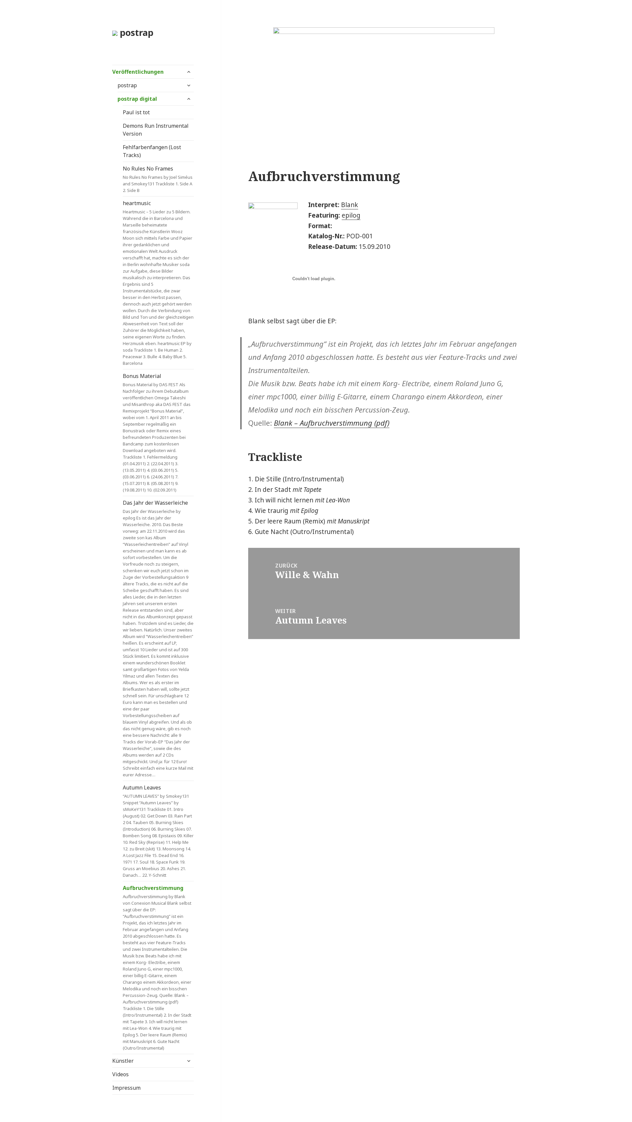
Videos (120, 1074)
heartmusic (158, 283)
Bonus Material (157, 432)
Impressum (126, 1087)
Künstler (123, 1060)
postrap (135, 32)
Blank (349, 204)
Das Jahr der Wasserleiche (158, 638)
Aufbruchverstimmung (157, 967)
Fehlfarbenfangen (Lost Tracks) (152, 151)
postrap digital (137, 98)
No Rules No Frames (158, 179)
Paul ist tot (136, 112)
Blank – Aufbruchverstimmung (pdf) (331, 423)
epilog (351, 215)
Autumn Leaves (158, 831)
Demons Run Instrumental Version (156, 129)
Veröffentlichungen (138, 71)
